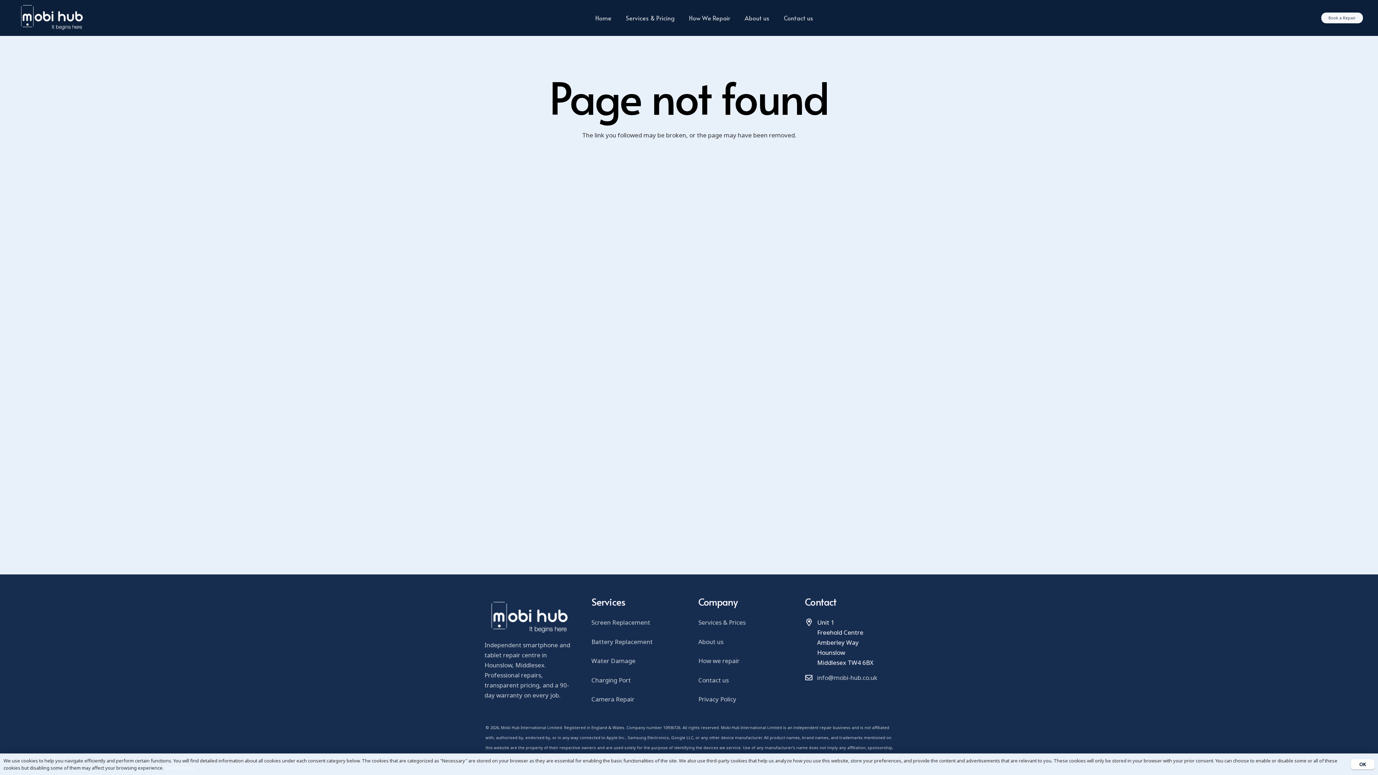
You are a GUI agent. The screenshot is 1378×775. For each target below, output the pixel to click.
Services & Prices (722, 622)
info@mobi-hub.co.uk (847, 677)
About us (710, 642)
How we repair (719, 661)
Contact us (713, 680)
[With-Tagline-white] (51, 18)
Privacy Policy (717, 699)
